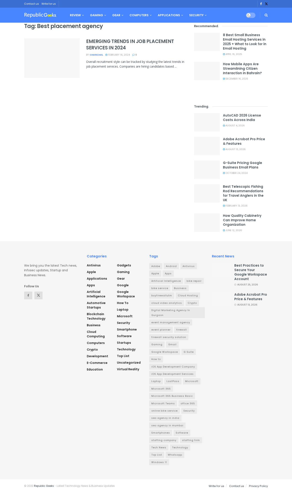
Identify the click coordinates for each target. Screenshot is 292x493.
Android (171, 266)
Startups (124, 343)
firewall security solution (168, 337)
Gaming (96, 15)
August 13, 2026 (235, 149)
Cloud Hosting (188, 295)
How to (122, 303)
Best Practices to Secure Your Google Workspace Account (250, 272)
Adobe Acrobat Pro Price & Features (250, 296)
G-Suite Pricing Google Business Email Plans (242, 165)
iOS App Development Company (173, 366)
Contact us (31, 4)
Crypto (92, 349)
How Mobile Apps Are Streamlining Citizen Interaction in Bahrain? (242, 68)
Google (123, 285)
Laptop (122, 309)
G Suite (189, 352)
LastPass (173, 381)
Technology (126, 349)
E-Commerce (97, 363)
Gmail (172, 344)
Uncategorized (129, 362)
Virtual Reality (128, 369)
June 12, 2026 (233, 230)
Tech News (158, 447)
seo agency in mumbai (167, 425)
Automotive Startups (96, 305)
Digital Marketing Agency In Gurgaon (170, 312)
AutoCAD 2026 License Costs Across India (242, 117)
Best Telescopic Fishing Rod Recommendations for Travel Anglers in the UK (243, 193)
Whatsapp (175, 454)
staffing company (163, 440)
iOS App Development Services (172, 374)
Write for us (48, 4)
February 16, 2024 (118, 54)
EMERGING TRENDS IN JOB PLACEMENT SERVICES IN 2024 (130, 44)
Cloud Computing (96, 334)
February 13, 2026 (236, 205)
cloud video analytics (166, 303)
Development (97, 356)
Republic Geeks (44, 486)
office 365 (188, 403)
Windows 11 (159, 462)
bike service (159, 288)
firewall (181, 329)
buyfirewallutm (161, 295)
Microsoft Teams (163, 403)
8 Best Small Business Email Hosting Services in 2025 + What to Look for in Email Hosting (244, 42)
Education (95, 369)
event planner (161, 329)
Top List (123, 356)
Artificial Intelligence (96, 294)
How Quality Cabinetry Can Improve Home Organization (242, 220)
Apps (91, 285)
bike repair (194, 281)
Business (93, 325)
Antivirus (94, 265)
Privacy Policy (258, 486)
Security (196, 15)
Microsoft (125, 316)
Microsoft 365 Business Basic (172, 396)
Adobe (155, 266)
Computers (139, 15)
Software (124, 336)
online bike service (164, 410)
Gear (116, 15)
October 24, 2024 (236, 173)
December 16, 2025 (236, 78)
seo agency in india (165, 418)
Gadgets (124, 265)
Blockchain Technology (96, 316)
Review (75, 15)
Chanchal (96, 54)
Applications (169, 15)
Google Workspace (126, 294)
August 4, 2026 (235, 125)
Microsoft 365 (161, 388)
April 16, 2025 (233, 54)
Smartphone (127, 329)
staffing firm (191, 440)
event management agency (170, 322)
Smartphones (160, 432)
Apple (91, 272)
